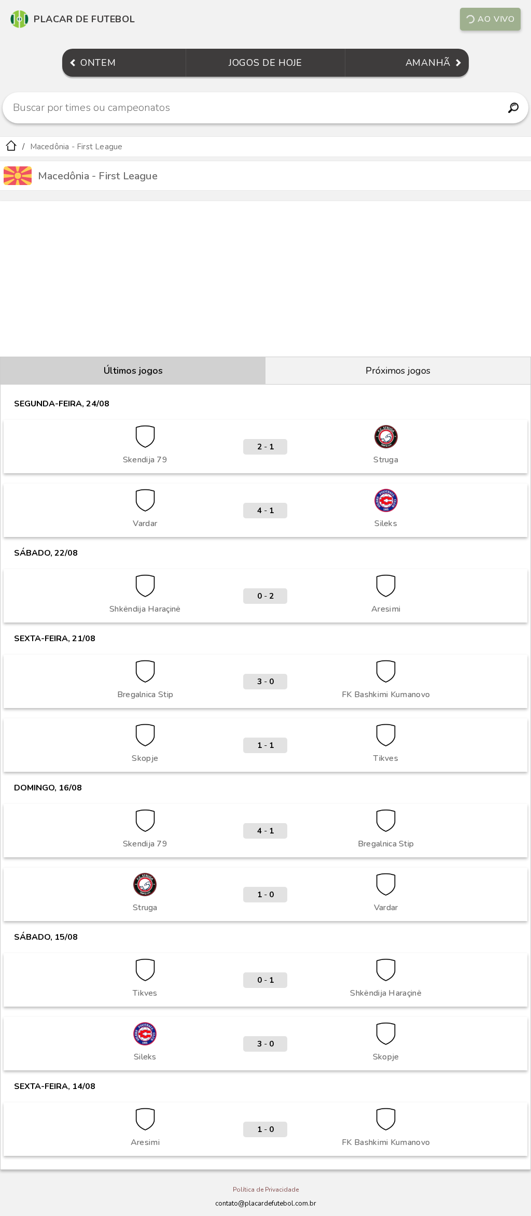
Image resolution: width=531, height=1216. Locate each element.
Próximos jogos (398, 370)
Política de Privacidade (266, 1189)
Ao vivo (496, 19)
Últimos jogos (133, 370)
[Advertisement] (265, 278)
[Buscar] (513, 107)
